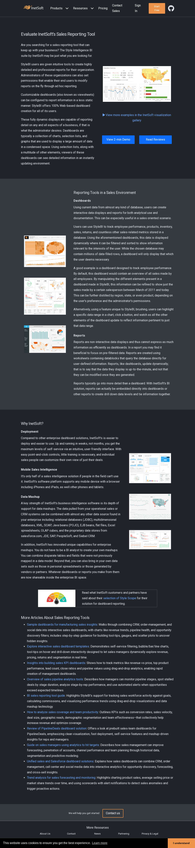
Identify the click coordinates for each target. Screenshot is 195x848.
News (97, 833)
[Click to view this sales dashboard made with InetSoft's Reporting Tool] (137, 84)
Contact (71, 833)
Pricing (103, 8)
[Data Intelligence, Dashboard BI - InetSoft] (33, 8)
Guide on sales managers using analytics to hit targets (63, 745)
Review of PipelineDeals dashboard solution (56, 728)
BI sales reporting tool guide (46, 695)
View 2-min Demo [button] (118, 139)
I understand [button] (181, 843)
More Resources (97, 827)
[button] (60, 8)
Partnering (123, 833)
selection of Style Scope (119, 598)
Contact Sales (117, 8)
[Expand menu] (66, 8)
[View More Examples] (104, 115)
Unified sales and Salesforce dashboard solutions (60, 761)
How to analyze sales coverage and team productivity (62, 712)
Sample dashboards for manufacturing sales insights (62, 624)
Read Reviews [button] (155, 139)
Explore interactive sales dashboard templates (58, 646)
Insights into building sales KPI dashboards (56, 663)
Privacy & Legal (150, 833)
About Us (45, 833)
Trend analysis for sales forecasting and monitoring (61, 777)
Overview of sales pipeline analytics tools (55, 679)
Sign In (138, 8)
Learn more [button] (99, 843)
